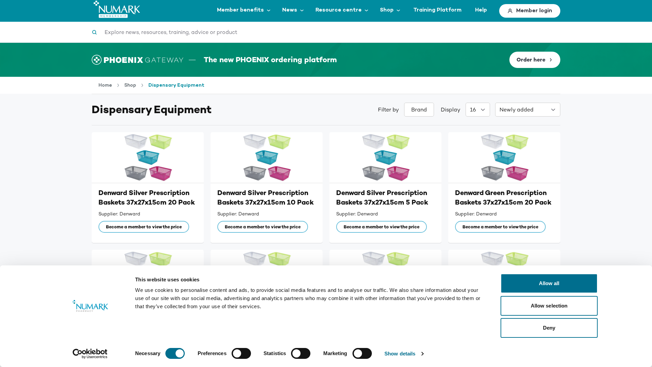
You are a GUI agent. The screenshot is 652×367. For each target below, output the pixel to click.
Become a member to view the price (144, 227)
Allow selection (549, 306)
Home (105, 85)
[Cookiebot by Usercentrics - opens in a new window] (90, 354)
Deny (549, 328)
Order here (531, 59)
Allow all (549, 283)
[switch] (241, 353)
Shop (130, 85)
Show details (399, 353)
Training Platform (437, 10)
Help (481, 10)
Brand (419, 109)
